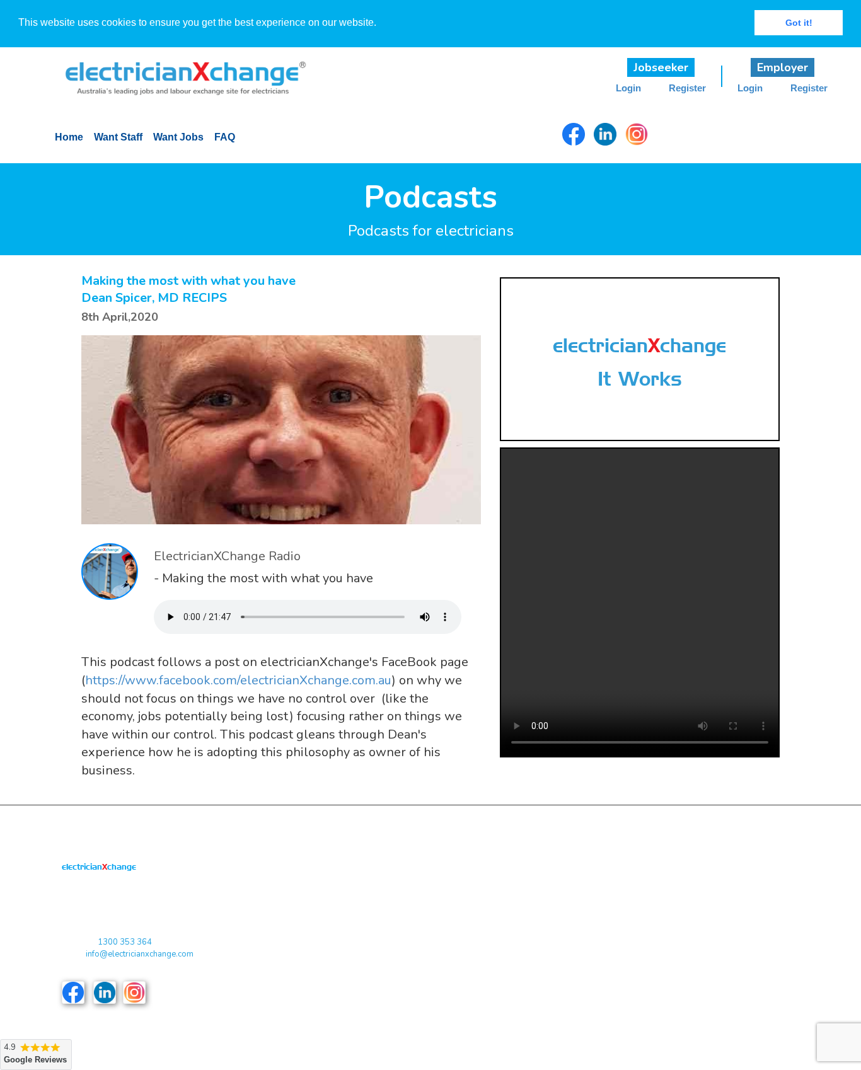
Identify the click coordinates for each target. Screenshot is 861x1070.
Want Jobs (178, 137)
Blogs (333, 968)
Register (687, 88)
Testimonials (460, 968)
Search (450, 994)
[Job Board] (176, 70)
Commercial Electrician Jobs (627, 892)
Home (69, 137)
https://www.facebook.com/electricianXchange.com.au (238, 680)
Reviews (338, 994)
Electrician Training (724, 943)
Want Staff (118, 137)
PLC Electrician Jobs (727, 866)
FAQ (224, 137)
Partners (452, 917)
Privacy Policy (349, 917)
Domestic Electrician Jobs (623, 917)
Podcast (452, 892)
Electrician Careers (723, 917)
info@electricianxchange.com (140, 954)
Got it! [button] (798, 23)
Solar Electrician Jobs (729, 892)
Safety (701, 968)
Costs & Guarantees (360, 943)
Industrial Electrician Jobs (622, 968)
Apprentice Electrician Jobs (625, 866)
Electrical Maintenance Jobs (627, 943)
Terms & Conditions (359, 892)
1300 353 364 (125, 942)
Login (628, 88)
